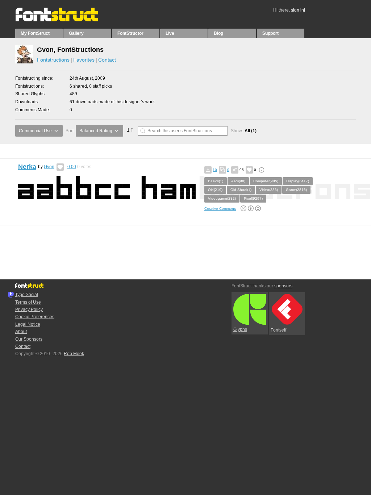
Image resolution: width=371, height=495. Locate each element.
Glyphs (240, 329)
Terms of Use (28, 302)
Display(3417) (297, 181)
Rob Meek (74, 353)
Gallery (76, 33)
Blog (218, 33)
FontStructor (130, 33)
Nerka (27, 166)
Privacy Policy (29, 309)
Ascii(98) (238, 181)
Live (170, 33)
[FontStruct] (64, 19)
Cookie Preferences (34, 316)
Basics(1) (215, 181)
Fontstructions (53, 60)
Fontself (278, 330)
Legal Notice (27, 324)
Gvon (49, 166)
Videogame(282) (222, 198)
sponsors (283, 285)
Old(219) (215, 190)
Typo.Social (26, 294)
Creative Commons (220, 209)
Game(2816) (296, 190)
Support (270, 33)
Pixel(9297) (253, 198)
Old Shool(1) (240, 190)
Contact (107, 60)
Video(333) (268, 190)
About (21, 331)
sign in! (298, 10)
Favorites (84, 60)
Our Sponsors (28, 339)
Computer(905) (265, 181)
